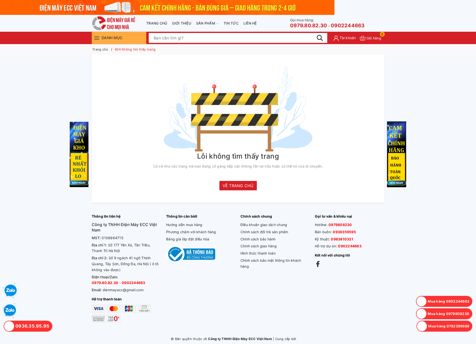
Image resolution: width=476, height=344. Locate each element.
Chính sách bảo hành (258, 239)
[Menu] (96, 38)
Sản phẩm (206, 23)
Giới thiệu (181, 23)
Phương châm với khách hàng (191, 232)
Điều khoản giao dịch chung (263, 225)
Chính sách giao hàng (258, 246)
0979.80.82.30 (308, 23)
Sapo (301, 339)
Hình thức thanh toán (258, 253)
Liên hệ (250, 23)
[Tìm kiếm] (320, 38)
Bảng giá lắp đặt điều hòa (187, 239)
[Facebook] (318, 264)
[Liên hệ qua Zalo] (10, 310)
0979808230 (340, 225)
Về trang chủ (238, 185)
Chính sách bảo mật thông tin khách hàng (270, 263)
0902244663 (348, 26)
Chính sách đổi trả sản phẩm (264, 232)
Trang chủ (156, 23)
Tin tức (231, 23)
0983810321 (342, 239)
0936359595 (344, 232)
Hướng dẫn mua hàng (184, 225)
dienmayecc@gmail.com (123, 290)
